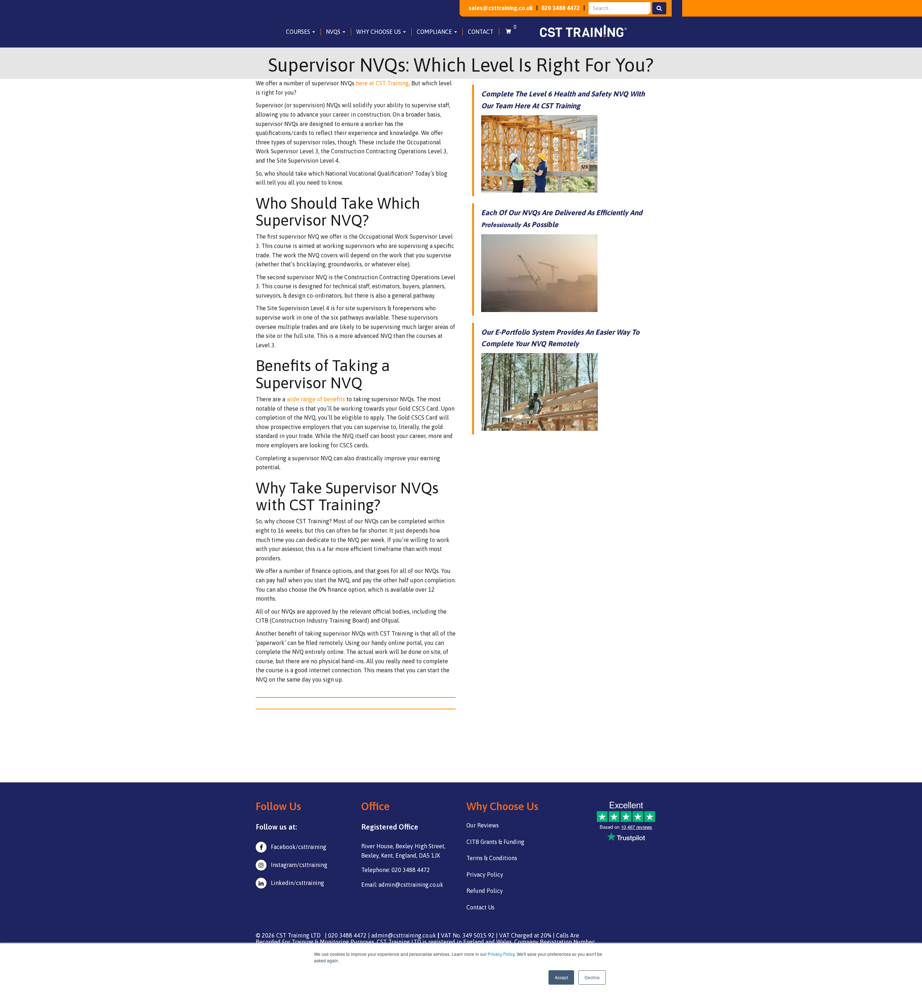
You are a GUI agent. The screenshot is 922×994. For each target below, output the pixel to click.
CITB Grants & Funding (495, 842)
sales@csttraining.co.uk (501, 8)
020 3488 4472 (560, 8)
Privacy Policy (501, 954)
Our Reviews (482, 825)
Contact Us (480, 907)
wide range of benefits (316, 399)
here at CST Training (382, 83)
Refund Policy (484, 890)
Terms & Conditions (491, 858)
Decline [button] (592, 977)
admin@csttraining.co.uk (403, 935)
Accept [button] (561, 977)
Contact (480, 31)
